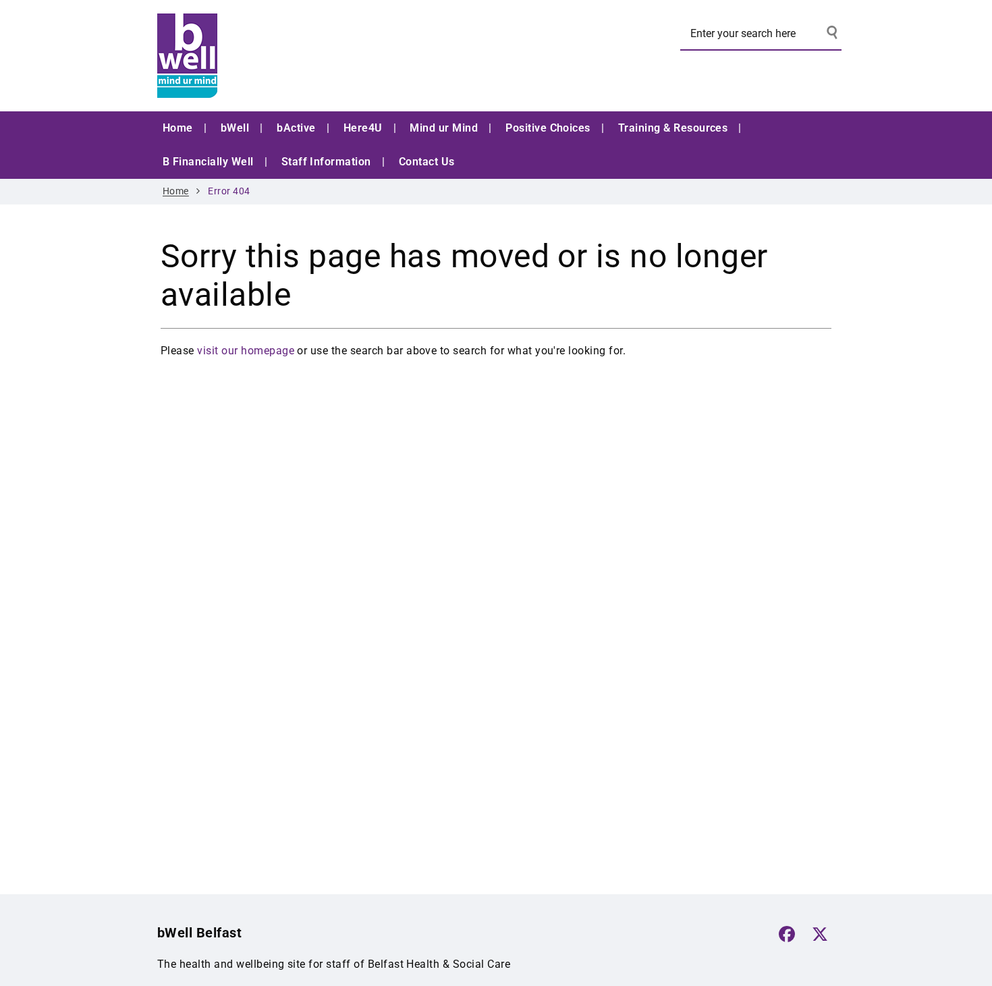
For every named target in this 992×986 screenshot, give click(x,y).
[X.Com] (819, 934)
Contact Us (427, 161)
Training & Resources (673, 127)
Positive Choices (547, 127)
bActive (296, 127)
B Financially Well (208, 161)
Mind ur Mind (444, 127)
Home (178, 127)
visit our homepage (245, 350)
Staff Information (326, 161)
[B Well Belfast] (258, 55)
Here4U (363, 127)
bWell (235, 127)
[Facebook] (786, 934)
